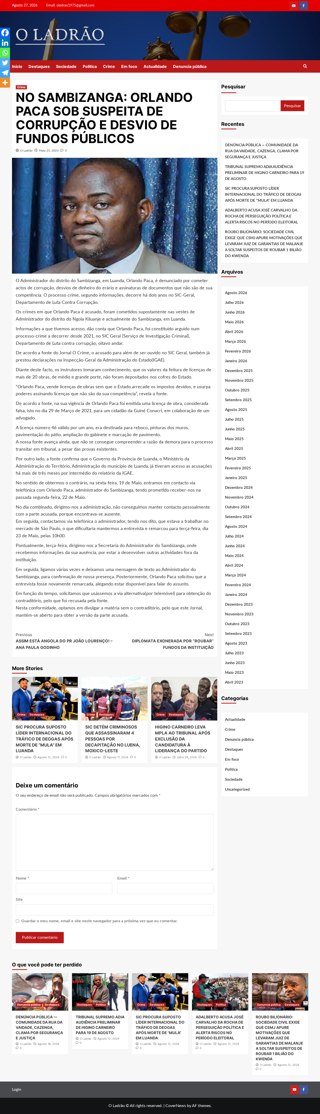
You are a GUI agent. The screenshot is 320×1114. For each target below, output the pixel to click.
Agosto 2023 (236, 643)
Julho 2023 (234, 653)
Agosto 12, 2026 (48, 757)
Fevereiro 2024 (238, 585)
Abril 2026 (234, 332)
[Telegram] (5, 73)
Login (16, 1090)
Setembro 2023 (238, 634)
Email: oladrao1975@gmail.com (70, 5)
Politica (90, 66)
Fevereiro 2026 (238, 351)
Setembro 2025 (238, 400)
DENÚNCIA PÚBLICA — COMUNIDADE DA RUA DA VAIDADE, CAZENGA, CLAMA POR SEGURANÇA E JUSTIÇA (261, 151)
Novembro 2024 (239, 497)
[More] (5, 83)
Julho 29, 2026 (187, 757)
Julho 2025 (234, 419)
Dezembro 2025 (239, 371)
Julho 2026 (234, 303)
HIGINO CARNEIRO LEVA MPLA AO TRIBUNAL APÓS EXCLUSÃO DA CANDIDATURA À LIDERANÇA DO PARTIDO (182, 739)
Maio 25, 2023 (48, 150)
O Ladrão (26, 150)
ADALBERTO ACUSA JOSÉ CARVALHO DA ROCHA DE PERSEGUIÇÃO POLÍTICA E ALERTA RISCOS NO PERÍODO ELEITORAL (261, 216)
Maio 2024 (234, 556)
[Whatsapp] (5, 53)
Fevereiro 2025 (238, 468)
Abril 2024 (234, 565)
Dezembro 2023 (239, 604)
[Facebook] (5, 33)
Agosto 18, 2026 (48, 1044)
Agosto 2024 (236, 527)
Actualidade (155, 66)
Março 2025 (235, 458)
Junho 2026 (235, 312)
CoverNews (176, 1106)
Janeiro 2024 (236, 595)
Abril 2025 (234, 449)
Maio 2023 (234, 673)
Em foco (129, 66)
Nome (22, 878)
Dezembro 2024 (239, 488)
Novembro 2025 (239, 380)
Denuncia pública (189, 66)
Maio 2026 (234, 322)
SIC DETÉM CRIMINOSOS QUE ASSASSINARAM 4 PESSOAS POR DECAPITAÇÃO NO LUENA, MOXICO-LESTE (112, 739)
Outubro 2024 (237, 507)
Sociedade (66, 66)
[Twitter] (5, 63)
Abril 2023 (234, 682)
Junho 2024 (235, 546)
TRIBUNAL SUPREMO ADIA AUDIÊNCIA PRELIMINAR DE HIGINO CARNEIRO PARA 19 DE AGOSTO (264, 173)
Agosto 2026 (236, 293)
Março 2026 (235, 342)
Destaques (39, 66)
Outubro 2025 (237, 390)
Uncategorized (237, 789)
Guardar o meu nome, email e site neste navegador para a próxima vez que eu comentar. (99, 921)
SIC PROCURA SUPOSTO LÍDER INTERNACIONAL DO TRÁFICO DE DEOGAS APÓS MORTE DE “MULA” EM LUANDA (44, 739)
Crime (109, 66)
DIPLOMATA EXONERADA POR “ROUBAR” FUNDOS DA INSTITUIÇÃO (173, 641)
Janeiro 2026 (236, 361)
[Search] (305, 66)
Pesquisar (233, 87)
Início (17, 66)
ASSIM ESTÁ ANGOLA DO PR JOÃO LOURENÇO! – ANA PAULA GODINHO (64, 641)
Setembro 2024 (238, 517)
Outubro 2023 (237, 624)
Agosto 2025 (236, 410)
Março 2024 (235, 575)
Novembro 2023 (239, 614)
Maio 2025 (234, 439)
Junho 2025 (235, 429)
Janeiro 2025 (236, 478)
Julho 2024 (234, 536)
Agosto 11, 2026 (117, 757)
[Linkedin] (5, 43)
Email (123, 878)
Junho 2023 (235, 663)
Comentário (28, 809)
